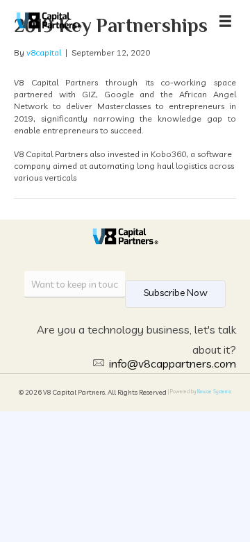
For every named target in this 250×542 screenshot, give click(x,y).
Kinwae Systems (214, 391)
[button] (175, 294)
